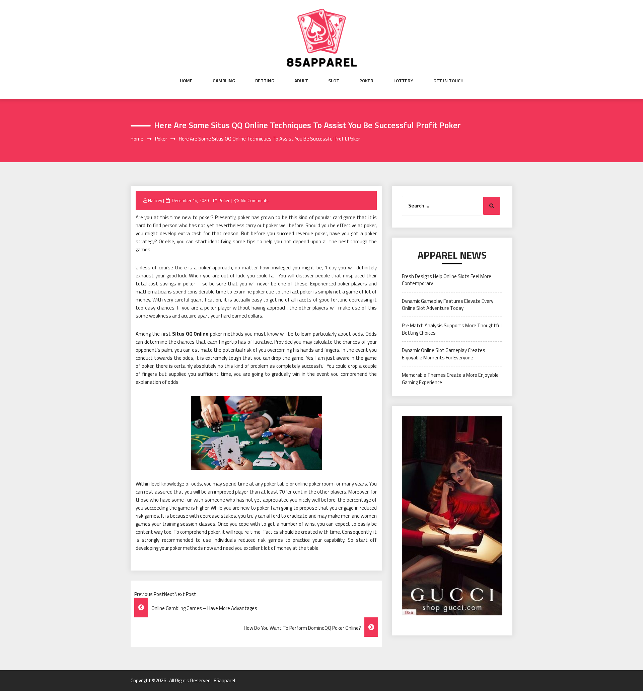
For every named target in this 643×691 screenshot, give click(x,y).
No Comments (255, 200)
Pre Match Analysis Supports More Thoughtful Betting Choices (452, 329)
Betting (264, 80)
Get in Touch (448, 80)
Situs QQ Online (190, 334)
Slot (333, 80)
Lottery (403, 80)
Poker (366, 80)
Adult (301, 80)
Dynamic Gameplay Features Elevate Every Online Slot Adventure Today (447, 304)
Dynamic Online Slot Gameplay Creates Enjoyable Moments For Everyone (443, 353)
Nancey (155, 200)
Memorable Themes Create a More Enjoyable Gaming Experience (450, 378)
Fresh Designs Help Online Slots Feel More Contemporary (446, 279)
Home (186, 80)
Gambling (224, 80)
